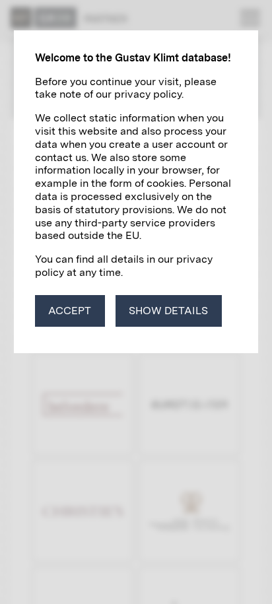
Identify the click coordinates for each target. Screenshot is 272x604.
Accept (69, 310)
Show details (168, 310)
